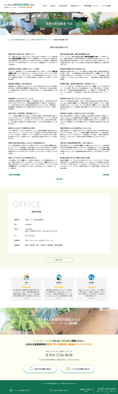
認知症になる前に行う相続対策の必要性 (21, 128)
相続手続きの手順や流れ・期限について (21, 54)
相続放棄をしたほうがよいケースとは (20, 98)
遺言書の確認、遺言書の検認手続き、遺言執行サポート (78, 83)
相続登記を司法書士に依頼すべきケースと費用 (23, 69)
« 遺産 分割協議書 (14, 174)
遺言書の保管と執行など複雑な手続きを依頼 (75, 158)
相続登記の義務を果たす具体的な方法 (72, 69)
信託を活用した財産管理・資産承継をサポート (23, 113)
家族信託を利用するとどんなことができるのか (75, 98)
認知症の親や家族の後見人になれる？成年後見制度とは (26, 143)
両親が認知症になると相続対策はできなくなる (75, 128)
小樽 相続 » (106, 174)
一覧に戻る (59, 179)
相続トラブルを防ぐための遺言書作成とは (22, 158)
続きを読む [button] (26, 298)
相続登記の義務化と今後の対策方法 (20, 83)
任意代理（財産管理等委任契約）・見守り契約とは (76, 143)
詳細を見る (59, 260)
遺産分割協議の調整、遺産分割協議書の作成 (75, 54)
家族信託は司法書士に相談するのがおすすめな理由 (77, 113)
